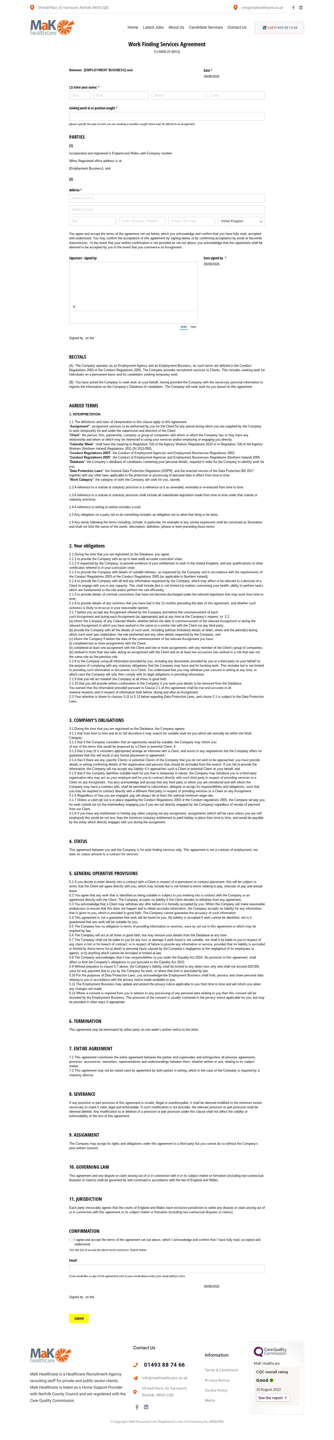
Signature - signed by (83, 258)
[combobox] (241, 221)
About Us (176, 27)
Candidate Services (206, 27)
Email (73, 1260)
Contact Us (237, 27)
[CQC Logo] (270, 1356)
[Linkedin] (301, 7)
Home (133, 27)
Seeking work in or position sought (99, 108)
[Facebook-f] (293, 7)
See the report (270, 1398)
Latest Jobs (153, 27)
